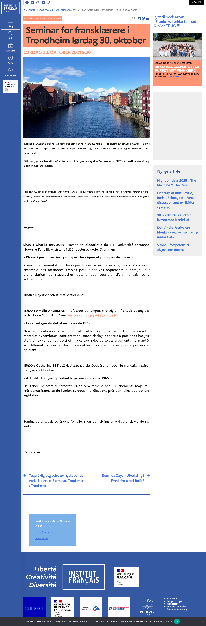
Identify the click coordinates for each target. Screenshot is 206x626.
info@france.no (44, 532)
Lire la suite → (175, 76)
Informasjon (10, 75)
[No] (202, 621)
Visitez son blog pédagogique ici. (94, 315)
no (193, 2)
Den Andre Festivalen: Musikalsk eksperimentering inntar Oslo (177, 232)
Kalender (10, 50)
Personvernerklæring (177, 609)
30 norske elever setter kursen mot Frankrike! (174, 217)
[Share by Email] (147, 18)
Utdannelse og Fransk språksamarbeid (49, 10)
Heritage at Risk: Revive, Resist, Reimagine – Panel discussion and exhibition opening (176, 200)
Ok (177, 621)
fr (199, 2)
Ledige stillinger (174, 601)
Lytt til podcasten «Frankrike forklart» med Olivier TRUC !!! (174, 21)
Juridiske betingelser (177, 606)
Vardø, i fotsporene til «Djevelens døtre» (173, 247)
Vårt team (172, 598)
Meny (10, 26)
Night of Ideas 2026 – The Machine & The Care (176, 183)
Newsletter (41, 538)
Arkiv (10, 63)
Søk (10, 38)
